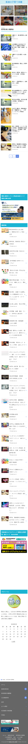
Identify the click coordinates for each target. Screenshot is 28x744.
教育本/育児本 (5, 689)
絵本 (2, 702)
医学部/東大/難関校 (6, 693)
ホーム (3, 684)
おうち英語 (4, 706)
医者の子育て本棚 (14, 2)
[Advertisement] (14, 177)
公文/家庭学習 (5, 697)
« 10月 (13, 641)
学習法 (3, 715)
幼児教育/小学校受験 (6, 710)
